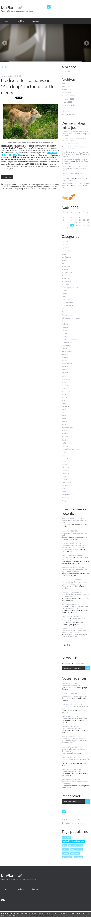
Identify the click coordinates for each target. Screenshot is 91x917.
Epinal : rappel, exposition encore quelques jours (74, 160)
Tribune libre (66, 482)
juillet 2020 (66, 111)
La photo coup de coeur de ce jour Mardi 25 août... (75, 133)
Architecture (66, 257)
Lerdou (64, 533)
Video (64, 492)
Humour (65, 358)
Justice (64, 376)
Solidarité (65, 455)
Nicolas (64, 521)
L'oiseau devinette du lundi (74, 522)
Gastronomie (67, 351)
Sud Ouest (66, 467)
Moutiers (65, 618)
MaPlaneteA (11, 7)
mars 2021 (66, 87)
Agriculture (40, 184)
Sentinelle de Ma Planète (71, 449)
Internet (65, 373)
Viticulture (65, 498)
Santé (64, 443)
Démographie (67, 315)
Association (49, 184)
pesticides (75, 853)
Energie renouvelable (70, 339)
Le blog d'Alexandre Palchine (75, 155)
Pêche (64, 415)
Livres (64, 382)
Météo (64, 397)
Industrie (65, 361)
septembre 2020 (68, 105)
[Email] (49, 7)
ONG (63, 412)
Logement (65, 385)
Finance (64, 348)
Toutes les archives (68, 114)
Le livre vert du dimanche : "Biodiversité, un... (75, 583)
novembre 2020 (68, 99)
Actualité (32, 184)
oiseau (65, 853)
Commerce (66, 300)
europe (65, 849)
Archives (21, 21)
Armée (64, 260)
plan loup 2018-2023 (32, 188)
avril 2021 (65, 84)
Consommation (67, 303)
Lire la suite (7, 177)
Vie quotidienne (67, 495)
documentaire (76, 849)
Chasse (64, 290)
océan (64, 409)
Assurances (66, 269)
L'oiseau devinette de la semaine (76, 558)
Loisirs (64, 388)
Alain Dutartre (67, 557)
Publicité (65, 437)
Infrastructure (67, 364)
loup (21, 188)
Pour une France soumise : (72, 173)
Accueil (7, 21)
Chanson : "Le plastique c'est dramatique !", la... (75, 607)
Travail (64, 479)
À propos (35, 21)
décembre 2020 (68, 96)
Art (63, 263)
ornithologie (66, 857)
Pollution (65, 434)
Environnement (48, 186)
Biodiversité (66, 281)
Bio (63, 275)
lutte (64, 845)
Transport (65, 476)
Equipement (66, 345)
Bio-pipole (65, 278)
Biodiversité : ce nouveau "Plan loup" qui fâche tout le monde (28, 86)
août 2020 (65, 108)
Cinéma (64, 294)
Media (64, 394)
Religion (65, 440)
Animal (64, 254)
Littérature (66, 379)
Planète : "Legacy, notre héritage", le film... (76, 760)
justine (64, 606)
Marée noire (66, 391)
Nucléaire (65, 406)
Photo (64, 425)
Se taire (64, 144)
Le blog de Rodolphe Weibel (74, 169)
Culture (64, 309)
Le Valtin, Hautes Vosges (71, 139)
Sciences (65, 446)
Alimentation (66, 251)
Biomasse (65, 284)
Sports (64, 464)
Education (65, 330)
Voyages (65, 501)
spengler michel (68, 594)
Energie (64, 336)
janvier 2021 (66, 93)
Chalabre (72, 149)
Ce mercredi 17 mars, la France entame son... (75, 707)
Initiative (65, 367)
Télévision (65, 470)
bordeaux (78, 857)
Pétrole (64, 421)
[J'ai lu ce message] (89, 913)
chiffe (50, 188)
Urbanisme (66, 486)
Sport (64, 461)
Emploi (64, 333)
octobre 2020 (67, 102)
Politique (8, 188)
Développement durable (16, 186)
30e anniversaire (68, 178)
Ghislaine (65, 569)
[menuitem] (7, 21)
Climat (64, 297)
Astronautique (67, 272)
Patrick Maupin (67, 545)
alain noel (66, 837)
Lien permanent (9, 184)
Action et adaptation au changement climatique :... (75, 546)
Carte (66, 645)
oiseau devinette (75, 845)
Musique (65, 400)
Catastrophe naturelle (70, 287)
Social (64, 452)
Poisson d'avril (67, 428)
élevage (44, 188)
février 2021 (66, 90)
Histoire (65, 354)
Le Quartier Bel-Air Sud (75, 186)
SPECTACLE (66, 458)
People (64, 418)
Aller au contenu (7, 2)
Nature (64, 403)
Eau (63, 321)
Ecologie (30, 186)
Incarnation (75, 144)
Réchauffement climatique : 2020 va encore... (75, 570)
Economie (38, 186)
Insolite (64, 370)
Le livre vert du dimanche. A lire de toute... (74, 619)
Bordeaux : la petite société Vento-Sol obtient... (75, 782)
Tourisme (65, 473)
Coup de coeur (67, 306)
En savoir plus (11, 915)
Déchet (64, 312)
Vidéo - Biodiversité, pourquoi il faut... (76, 595)
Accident (65, 242)
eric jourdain (66, 582)
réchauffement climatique (73, 841)
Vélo (63, 489)
